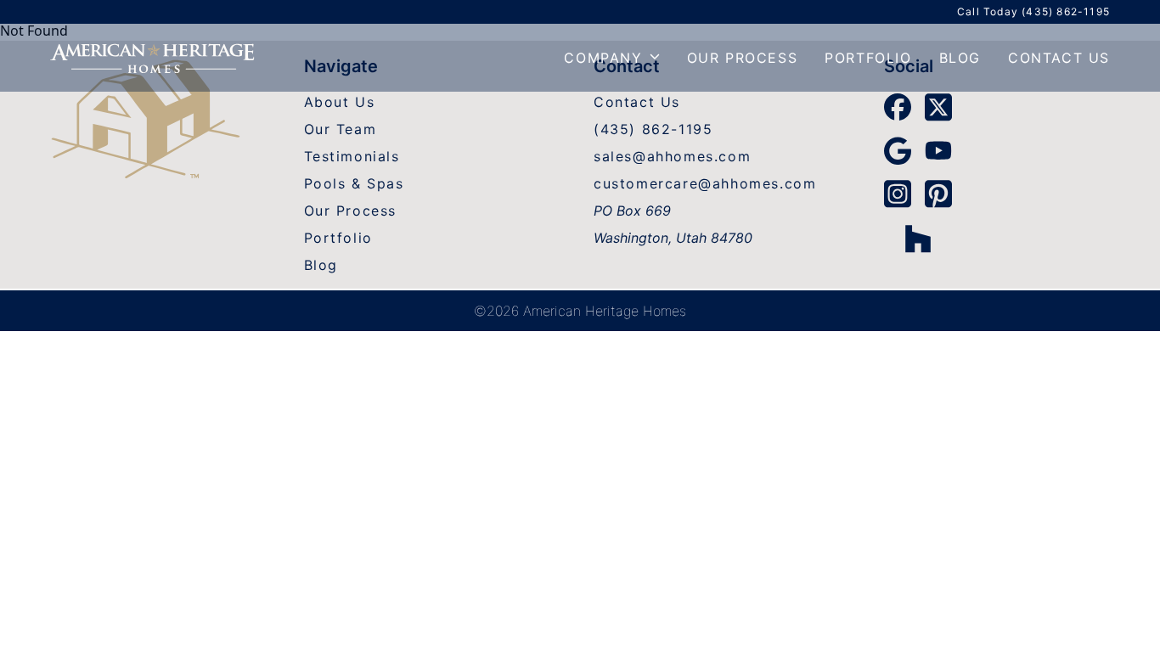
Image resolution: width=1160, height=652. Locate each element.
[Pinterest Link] (938, 194)
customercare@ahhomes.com (705, 183)
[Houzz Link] (918, 239)
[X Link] (938, 107)
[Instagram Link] (897, 194)
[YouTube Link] (938, 150)
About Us (339, 101)
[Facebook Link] (897, 107)
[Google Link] (897, 151)
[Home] (152, 58)
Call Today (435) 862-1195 (1033, 11)
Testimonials (352, 156)
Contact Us (1059, 57)
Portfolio (868, 57)
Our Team (340, 129)
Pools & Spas (354, 183)
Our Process (742, 57)
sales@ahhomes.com (672, 156)
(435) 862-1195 (653, 129)
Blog (960, 57)
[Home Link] (145, 121)
